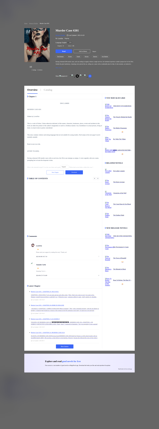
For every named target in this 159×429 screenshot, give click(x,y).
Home (25, 23)
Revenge (87, 56)
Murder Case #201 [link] (44, 23)
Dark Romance (60, 56)
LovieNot (60, 38)
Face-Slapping (105, 56)
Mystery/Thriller (33, 23)
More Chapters (64, 346)
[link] (25, 23)
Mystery (70, 56)
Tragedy (78, 56)
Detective (95, 56)
